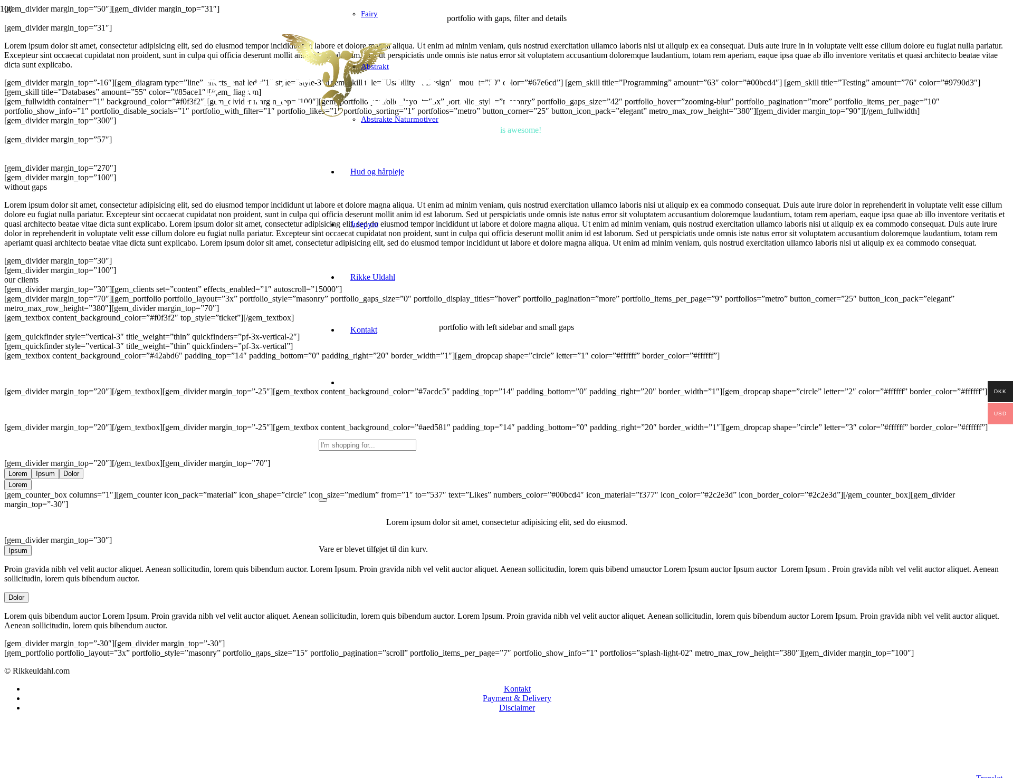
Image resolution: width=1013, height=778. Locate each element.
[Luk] (323, 500)
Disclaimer (517, 707)
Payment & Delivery (517, 698)
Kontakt (517, 688)
